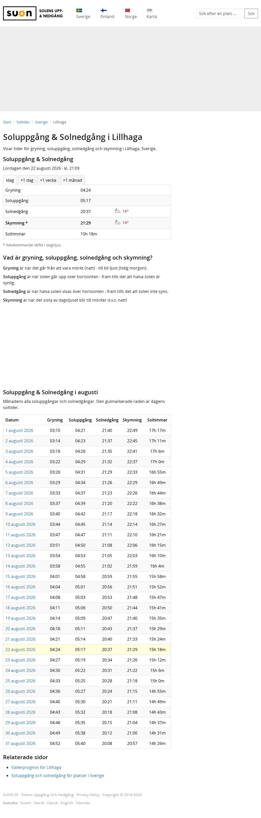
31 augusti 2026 (20, 743)
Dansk (52, 802)
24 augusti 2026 (20, 670)
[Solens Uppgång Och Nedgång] (36, 13)
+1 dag (27, 180)
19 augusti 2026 (20, 618)
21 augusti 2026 (20, 639)
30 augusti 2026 (20, 733)
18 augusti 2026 (20, 608)
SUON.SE (38, 794)
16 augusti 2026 (20, 587)
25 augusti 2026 (20, 681)
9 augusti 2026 (19, 514)
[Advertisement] (130, 66)
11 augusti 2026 (20, 535)
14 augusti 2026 (20, 566)
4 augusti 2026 (19, 461)
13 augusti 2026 (20, 555)
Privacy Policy (88, 794)
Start (7, 122)
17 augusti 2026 (20, 597)
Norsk (39, 802)
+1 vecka (48, 180)
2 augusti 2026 (19, 441)
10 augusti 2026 (20, 524)
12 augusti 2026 (20, 545)
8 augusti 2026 (19, 503)
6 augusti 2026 (19, 482)
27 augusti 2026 (20, 701)
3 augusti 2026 (19, 451)
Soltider (23, 122)
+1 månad (72, 180)
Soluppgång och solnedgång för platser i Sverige (57, 775)
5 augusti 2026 (19, 472)
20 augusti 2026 (20, 628)
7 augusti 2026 (19, 493)
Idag (10, 180)
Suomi (25, 802)
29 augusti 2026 (20, 722)
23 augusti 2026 (20, 660)
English (67, 802)
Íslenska (83, 802)
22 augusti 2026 (20, 649)
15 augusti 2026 (20, 576)
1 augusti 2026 (19, 430)
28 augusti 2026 (20, 712)
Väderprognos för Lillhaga (36, 767)
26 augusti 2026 (20, 691)
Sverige (41, 122)
